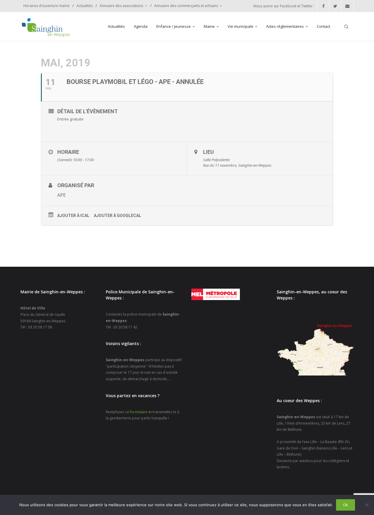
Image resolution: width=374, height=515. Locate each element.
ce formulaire (136, 411)
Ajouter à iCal (73, 215)
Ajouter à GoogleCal (117, 215)
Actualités (85, 5)
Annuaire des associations (121, 5)
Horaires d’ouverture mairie (46, 5)
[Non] (367, 505)
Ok (345, 504)
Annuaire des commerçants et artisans (186, 5)
